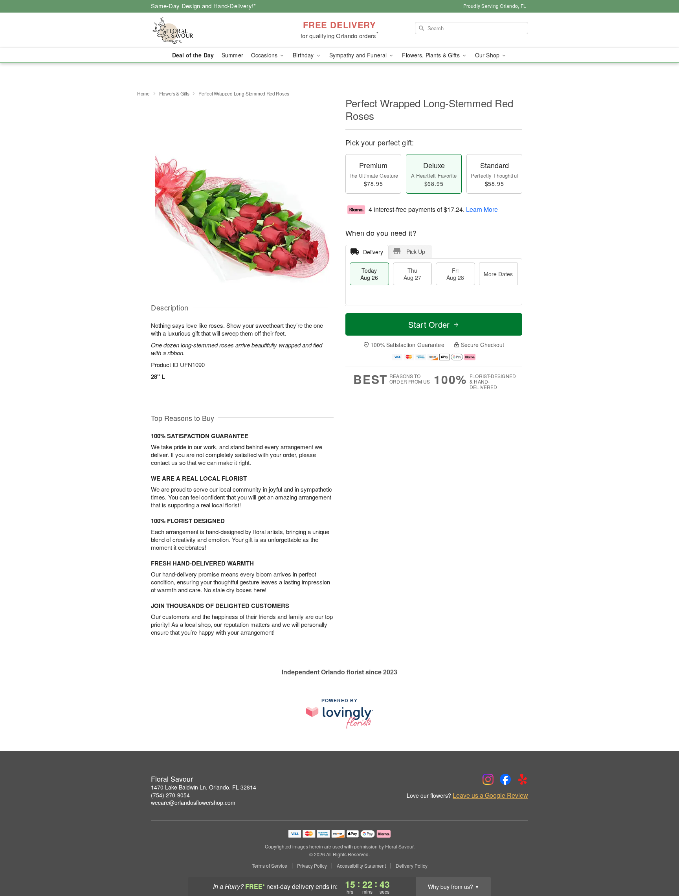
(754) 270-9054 (170, 795)
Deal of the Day (193, 55)
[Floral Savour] (207, 30)
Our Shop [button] (488, 55)
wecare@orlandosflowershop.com (193, 802)
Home (143, 93)
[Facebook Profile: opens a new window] (505, 779)
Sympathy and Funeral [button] (359, 55)
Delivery (373, 252)
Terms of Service (269, 865)
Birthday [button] (304, 55)
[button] (658, 862)
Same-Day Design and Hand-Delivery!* (203, 6)
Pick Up (415, 251)
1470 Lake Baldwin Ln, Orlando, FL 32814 (203, 787)
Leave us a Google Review (490, 795)
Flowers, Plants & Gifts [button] (431, 55)
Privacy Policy (312, 865)
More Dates (498, 274)
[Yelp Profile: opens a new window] (522, 779)
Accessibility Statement (361, 865)
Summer (232, 55)
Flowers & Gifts (174, 93)
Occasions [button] (265, 55)
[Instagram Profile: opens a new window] (488, 779)
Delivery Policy (412, 865)
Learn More (482, 209)
